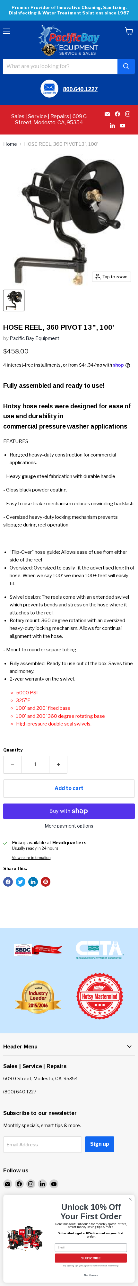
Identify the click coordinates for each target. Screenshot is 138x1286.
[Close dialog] (130, 1199)
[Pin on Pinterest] (45, 882)
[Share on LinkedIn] (33, 882)
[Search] (126, 66)
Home (10, 144)
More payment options (69, 826)
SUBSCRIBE (90, 1258)
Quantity (12, 750)
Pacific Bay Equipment (34, 338)
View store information (31, 858)
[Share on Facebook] (8, 882)
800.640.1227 (80, 89)
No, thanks (91, 1275)
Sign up (99, 1144)
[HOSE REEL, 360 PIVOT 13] (14, 300)
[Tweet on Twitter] (20, 882)
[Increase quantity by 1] (58, 765)
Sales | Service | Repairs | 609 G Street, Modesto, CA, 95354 (49, 119)
